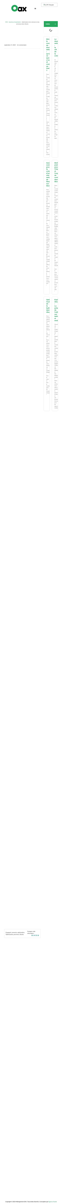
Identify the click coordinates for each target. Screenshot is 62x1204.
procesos (16, 934)
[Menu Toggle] (35, 8)
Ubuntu (21, 934)
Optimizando (9, 934)
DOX (6, 22)
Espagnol (8, 932)
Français (51, 5)
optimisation (20, 932)
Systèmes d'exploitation (15, 22)
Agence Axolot (52, 1201)
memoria (14, 932)
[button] (32, 935)
